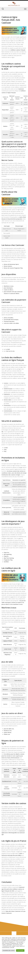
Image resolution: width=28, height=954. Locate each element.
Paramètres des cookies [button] (8, 950)
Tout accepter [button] (20, 950)
